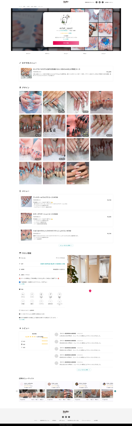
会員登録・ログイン (109, 2)
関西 (24, 6)
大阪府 (28, 6)
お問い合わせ (62, 420)
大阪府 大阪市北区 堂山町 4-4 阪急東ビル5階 (52, 264)
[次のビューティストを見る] (115, 391)
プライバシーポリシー (86, 420)
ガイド (35, 420)
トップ (20, 6)
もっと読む (66, 39)
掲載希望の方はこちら (89, 2)
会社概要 (96, 420)
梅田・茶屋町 (34, 6)
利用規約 (54, 420)
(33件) (70, 33)
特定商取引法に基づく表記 (73, 420)
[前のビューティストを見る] (17, 391)
